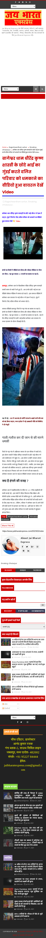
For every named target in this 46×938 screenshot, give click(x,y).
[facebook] (15, 2)
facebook (37, 570)
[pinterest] (22, 2)
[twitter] (19, 2)
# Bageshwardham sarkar (17, 516)
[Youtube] (24, 721)
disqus (23, 570)
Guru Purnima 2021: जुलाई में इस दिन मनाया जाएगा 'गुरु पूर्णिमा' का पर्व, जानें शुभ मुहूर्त (28, 664)
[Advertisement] (23, 62)
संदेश (5, 704)
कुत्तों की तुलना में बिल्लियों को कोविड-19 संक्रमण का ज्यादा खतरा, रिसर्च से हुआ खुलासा (28, 817)
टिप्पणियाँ (7, 708)
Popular (23, 611)
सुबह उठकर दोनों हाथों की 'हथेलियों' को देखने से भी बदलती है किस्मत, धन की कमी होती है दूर (28, 676)
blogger (8, 570)
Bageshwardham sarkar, (16, 201)
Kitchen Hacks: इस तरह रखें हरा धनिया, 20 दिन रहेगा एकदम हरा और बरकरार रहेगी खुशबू (28, 830)
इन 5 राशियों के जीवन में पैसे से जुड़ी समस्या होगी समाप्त (28, 915)
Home (4, 147)
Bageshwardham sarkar (18, 147)
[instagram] (30, 2)
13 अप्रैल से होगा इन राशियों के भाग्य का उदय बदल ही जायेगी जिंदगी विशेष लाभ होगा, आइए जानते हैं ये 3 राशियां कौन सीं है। (28, 642)
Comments (38, 611)
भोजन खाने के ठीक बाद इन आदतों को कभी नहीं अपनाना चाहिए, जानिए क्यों (28, 806)
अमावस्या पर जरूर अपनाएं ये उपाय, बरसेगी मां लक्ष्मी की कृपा (28, 880)
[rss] (26, 2)
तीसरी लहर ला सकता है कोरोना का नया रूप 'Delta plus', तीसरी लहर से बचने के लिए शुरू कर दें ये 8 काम (28, 842)
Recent (8, 611)
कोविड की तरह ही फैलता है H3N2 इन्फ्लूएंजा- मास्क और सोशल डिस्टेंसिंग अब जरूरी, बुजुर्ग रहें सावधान (28, 795)
